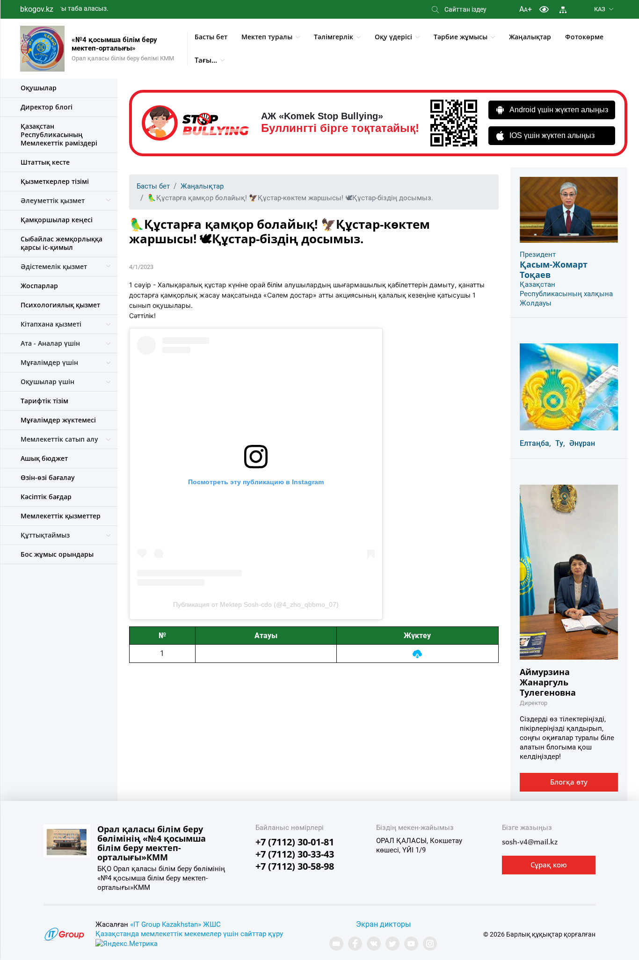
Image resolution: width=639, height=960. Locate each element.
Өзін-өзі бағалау (48, 477)
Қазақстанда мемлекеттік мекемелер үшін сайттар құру (189, 934)
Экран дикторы (383, 924)
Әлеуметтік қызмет (53, 200)
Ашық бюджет (44, 458)
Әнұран (582, 443)
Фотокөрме (584, 36)
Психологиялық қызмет (60, 304)
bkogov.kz (36, 9)
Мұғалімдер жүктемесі (58, 419)
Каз (599, 9)
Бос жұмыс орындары (57, 554)
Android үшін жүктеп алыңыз (558, 110)
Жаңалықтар (530, 36)
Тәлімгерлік (333, 36)
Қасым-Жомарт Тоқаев (554, 269)
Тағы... (206, 60)
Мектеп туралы (266, 36)
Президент (538, 254)
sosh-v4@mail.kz (530, 841)
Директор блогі (47, 106)
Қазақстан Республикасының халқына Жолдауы (566, 293)
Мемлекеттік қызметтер (61, 515)
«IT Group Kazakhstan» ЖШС (175, 924)
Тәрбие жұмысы (460, 36)
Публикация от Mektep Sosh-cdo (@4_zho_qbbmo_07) (256, 604)
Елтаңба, (535, 443)
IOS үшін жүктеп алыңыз (552, 135)
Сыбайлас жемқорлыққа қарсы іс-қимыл (61, 243)
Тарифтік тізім (44, 400)
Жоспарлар (39, 285)
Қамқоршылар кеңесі (57, 219)
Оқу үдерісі (393, 36)
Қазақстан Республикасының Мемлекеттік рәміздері (59, 134)
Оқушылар (39, 87)
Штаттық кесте (45, 162)
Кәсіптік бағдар (46, 496)
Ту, (560, 443)
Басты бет (211, 36)
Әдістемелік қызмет (54, 266)
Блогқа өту (569, 781)
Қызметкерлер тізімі (55, 181)
